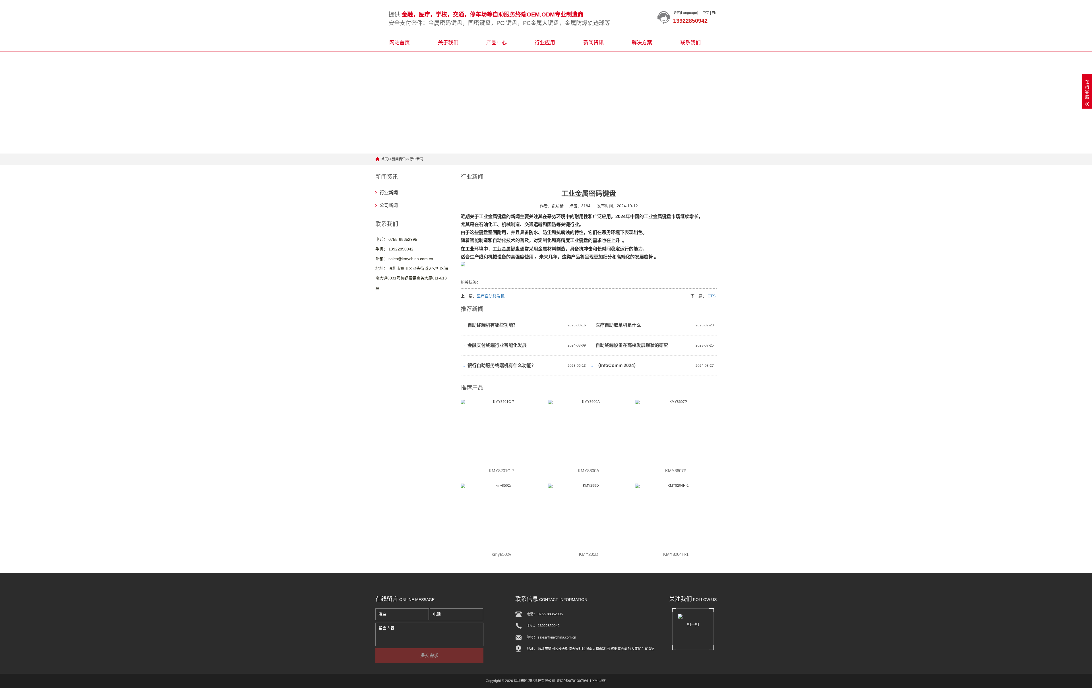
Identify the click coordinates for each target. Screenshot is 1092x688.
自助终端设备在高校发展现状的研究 (631, 345)
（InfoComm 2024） (616, 365)
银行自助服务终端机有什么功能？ (502, 365)
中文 (705, 13)
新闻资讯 (593, 42)
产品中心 (496, 42)
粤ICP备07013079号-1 (574, 681)
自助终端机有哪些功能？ (493, 325)
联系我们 (690, 42)
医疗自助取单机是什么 (618, 325)
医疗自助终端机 (490, 296)
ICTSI (711, 296)
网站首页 (399, 42)
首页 (384, 159)
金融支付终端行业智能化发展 (497, 345)
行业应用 (545, 42)
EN (714, 13)
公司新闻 (389, 205)
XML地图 (599, 681)
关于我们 (448, 42)
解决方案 (642, 42)
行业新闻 (416, 159)
